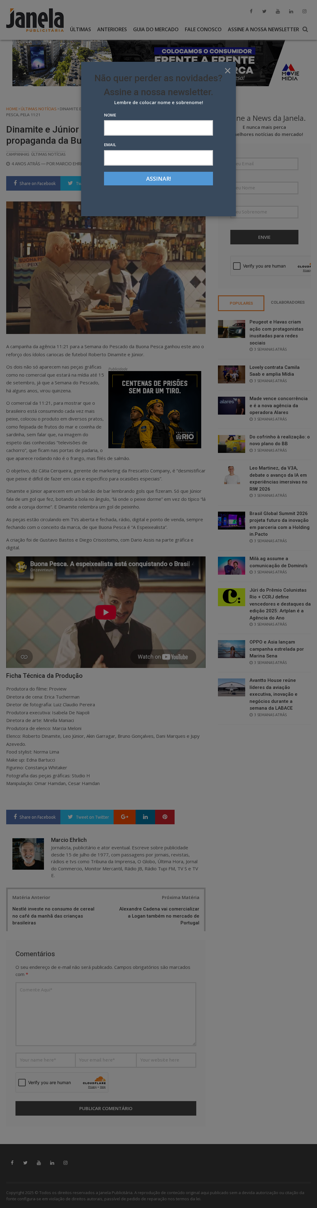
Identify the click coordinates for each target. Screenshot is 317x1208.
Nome (110, 115)
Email (110, 144)
